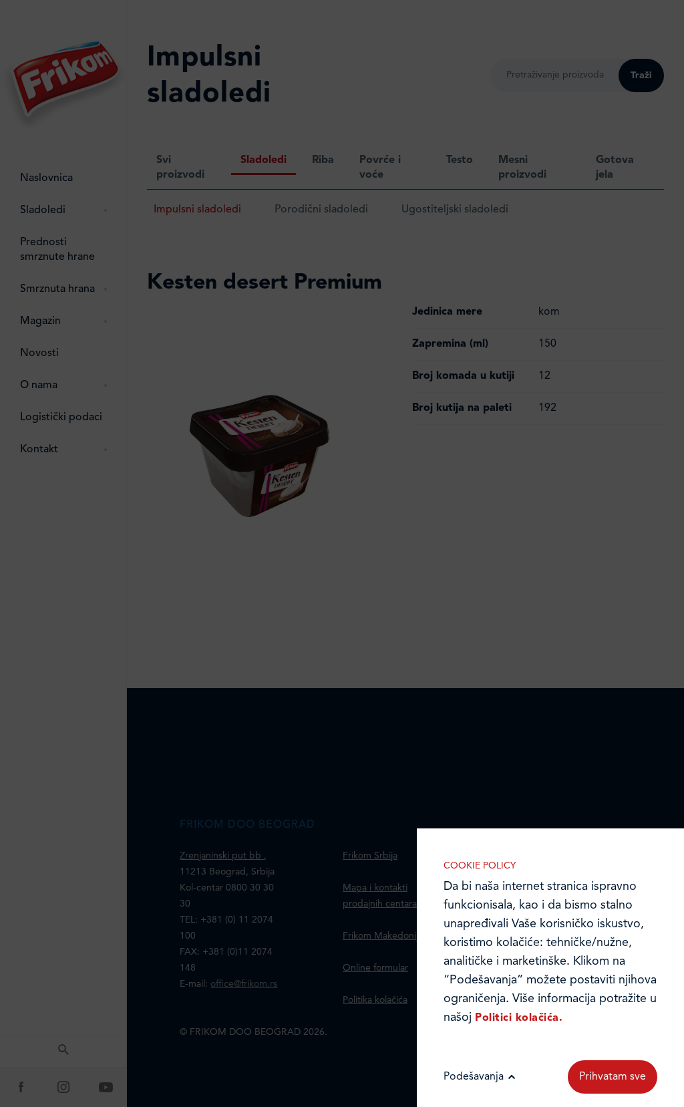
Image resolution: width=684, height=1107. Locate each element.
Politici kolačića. (518, 1018)
